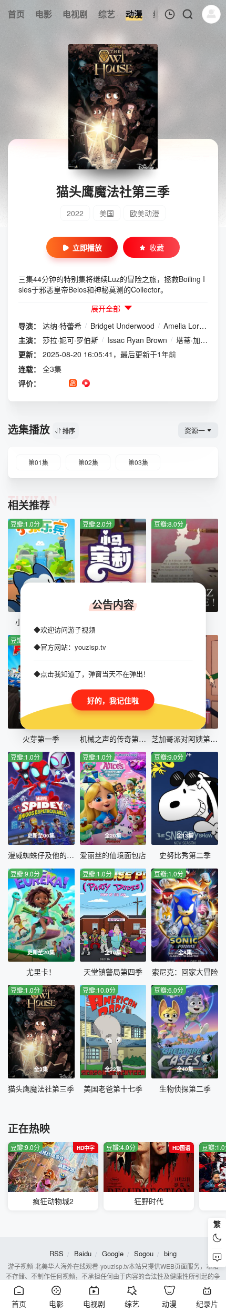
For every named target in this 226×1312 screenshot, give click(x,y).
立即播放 (87, 247)
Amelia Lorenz (187, 325)
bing (170, 1253)
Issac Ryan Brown (137, 340)
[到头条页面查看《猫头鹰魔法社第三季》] (112, 384)
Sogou (143, 1253)
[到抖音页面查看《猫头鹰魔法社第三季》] (60, 384)
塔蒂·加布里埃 (199, 340)
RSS (56, 1253)
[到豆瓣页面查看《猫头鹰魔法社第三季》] (46, 384)
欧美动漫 (144, 213)
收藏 (156, 247)
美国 (106, 213)
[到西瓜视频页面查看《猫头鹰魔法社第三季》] (86, 384)
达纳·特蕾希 (62, 325)
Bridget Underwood (122, 325)
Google (113, 1253)
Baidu (82, 1253)
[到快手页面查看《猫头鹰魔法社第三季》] (73, 384)
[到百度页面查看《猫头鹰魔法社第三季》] (125, 384)
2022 (75, 213)
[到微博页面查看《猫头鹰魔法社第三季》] (99, 384)
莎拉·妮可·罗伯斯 (70, 340)
